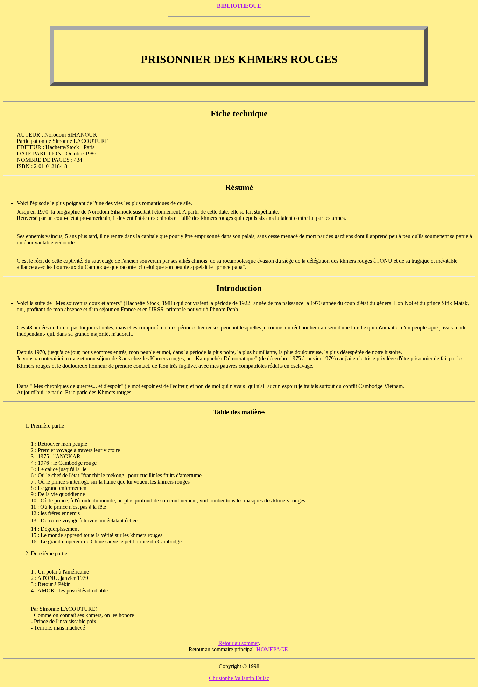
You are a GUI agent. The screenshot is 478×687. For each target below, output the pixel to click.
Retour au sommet (238, 643)
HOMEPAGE (272, 649)
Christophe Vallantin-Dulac (239, 678)
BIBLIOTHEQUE (239, 6)
